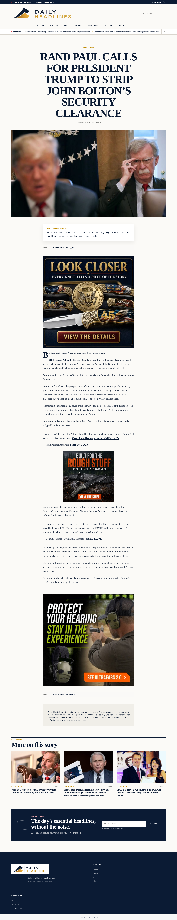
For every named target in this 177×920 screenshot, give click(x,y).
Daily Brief (156, 2)
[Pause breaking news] (163, 31)
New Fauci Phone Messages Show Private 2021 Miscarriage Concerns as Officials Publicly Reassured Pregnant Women (86, 792)
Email (62, 247)
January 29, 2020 (93, 538)
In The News (88, 48)
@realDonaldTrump (82, 438)
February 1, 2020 (79, 444)
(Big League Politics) (60, 360)
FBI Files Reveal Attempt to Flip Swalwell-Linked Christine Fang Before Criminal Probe (106, 32)
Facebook (55, 247)
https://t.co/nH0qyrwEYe (106, 438)
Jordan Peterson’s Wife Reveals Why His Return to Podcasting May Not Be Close (33, 791)
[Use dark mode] (164, 2)
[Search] (163, 13)
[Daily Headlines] (41, 13)
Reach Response (92, 917)
